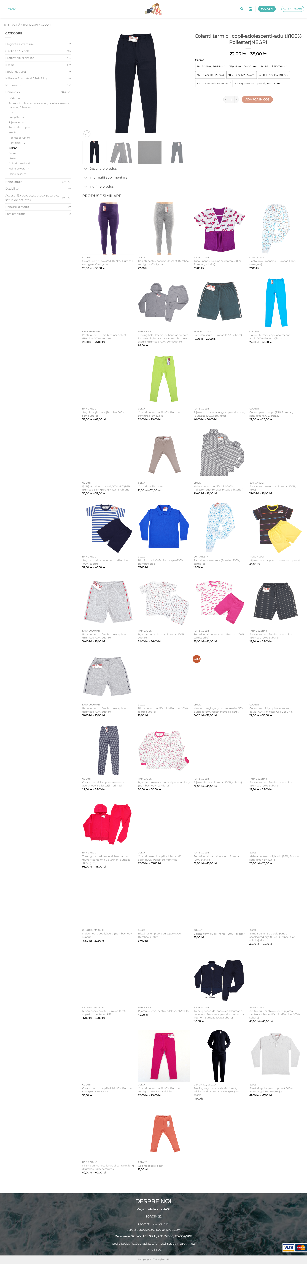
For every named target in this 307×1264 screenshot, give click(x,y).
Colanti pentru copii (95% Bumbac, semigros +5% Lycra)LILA (271, 414)
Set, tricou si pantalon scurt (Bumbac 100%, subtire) (105, 562)
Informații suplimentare (108, 177)
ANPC (150, 1249)
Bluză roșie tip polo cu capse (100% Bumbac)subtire (159, 935)
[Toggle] (69, 92)
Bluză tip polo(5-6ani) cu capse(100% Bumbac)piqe (160, 562)
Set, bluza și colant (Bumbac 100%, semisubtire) (103, 414)
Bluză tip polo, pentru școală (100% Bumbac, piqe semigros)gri (271, 1090)
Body (12, 98)
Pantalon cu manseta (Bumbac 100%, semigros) (272, 262)
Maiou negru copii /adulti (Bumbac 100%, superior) (107, 935)
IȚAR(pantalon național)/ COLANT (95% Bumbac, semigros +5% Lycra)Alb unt (106, 488)
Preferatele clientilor (19, 58)
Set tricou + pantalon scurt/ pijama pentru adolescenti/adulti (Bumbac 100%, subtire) (274, 1014)
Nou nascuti (14, 85)
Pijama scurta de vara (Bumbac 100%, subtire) (161, 636)
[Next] (182, 84)
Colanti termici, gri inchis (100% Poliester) (220, 933)
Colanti (46, 24)
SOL (158, 1249)
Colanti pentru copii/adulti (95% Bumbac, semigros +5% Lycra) (107, 262)
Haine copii (30, 24)
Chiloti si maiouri (19, 163)
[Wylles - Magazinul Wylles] (153, 9)
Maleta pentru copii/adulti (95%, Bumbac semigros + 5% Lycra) (274, 858)
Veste (12, 158)
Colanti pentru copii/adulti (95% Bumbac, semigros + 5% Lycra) (107, 1090)
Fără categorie (15, 213)
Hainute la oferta (17, 207)
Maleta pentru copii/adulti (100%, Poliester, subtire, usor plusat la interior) (218, 488)
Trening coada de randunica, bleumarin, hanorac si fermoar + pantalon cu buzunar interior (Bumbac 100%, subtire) (220, 1014)
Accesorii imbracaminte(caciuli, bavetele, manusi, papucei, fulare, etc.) (39, 105)
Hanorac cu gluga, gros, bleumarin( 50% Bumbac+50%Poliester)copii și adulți (218, 710)
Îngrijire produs (101, 186)
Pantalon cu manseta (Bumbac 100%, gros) (272, 488)
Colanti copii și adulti (151, 486)
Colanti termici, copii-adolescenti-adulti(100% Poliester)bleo (270, 336)
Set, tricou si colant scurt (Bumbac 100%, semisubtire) (219, 636)
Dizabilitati (12, 188)
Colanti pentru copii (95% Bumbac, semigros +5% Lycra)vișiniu (159, 1090)
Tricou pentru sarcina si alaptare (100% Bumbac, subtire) (217, 262)
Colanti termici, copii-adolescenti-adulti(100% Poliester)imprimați (103, 784)
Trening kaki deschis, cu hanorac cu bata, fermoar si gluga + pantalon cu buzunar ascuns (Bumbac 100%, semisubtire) (163, 338)
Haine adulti (14, 182)
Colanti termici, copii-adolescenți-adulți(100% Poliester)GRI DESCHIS (271, 710)
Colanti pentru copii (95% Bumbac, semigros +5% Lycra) (159, 414)
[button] (9, 8)
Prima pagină (11, 24)
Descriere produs (103, 168)
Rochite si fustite (19, 137)
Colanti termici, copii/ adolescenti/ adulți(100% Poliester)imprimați (159, 858)
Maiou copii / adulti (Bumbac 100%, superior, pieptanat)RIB (104, 1012)
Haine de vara (17, 168)
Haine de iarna (17, 174)
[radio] (211, 66)
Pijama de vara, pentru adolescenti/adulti (274, 560)
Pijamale (14, 122)
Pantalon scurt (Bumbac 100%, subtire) (218, 335)
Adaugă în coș (257, 99)
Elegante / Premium (19, 44)
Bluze (12, 153)
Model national (15, 71)
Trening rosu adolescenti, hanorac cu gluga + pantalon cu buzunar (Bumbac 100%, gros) (106, 859)
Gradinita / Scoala (17, 51)
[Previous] (89, 84)
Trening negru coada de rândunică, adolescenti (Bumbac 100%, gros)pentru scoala (218, 1091)
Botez (9, 64)
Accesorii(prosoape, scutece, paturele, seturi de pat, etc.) (32, 198)
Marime (199, 60)
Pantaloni (15, 142)
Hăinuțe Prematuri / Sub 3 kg (26, 78)
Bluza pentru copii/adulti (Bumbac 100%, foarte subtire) (163, 710)
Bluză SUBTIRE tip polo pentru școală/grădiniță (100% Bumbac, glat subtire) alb (272, 937)
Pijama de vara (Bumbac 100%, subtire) (218, 782)
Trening (13, 132)
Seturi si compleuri (20, 127)
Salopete (14, 117)
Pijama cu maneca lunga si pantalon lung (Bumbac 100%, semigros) (219, 414)
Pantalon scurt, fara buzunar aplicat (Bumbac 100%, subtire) (104, 336)
